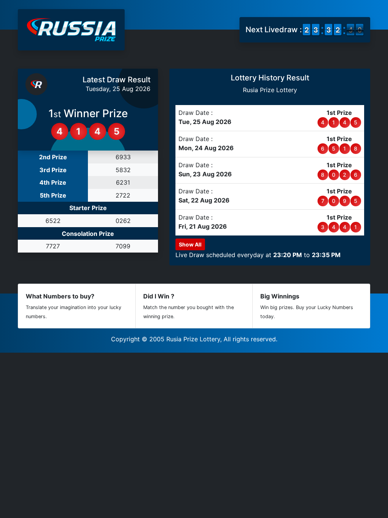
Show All (190, 244)
